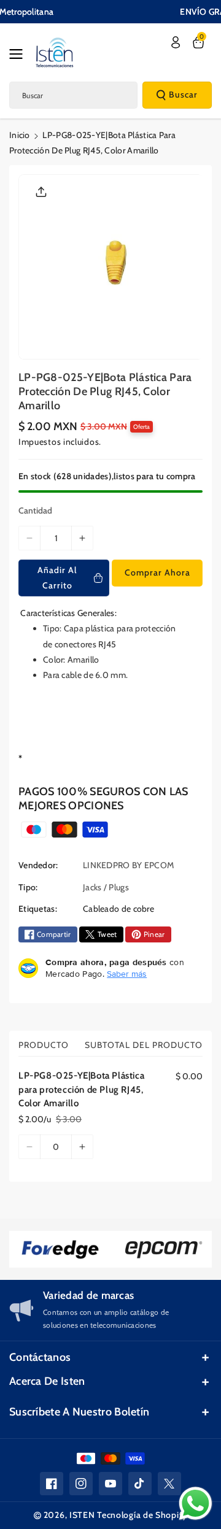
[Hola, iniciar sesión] (175, 42)
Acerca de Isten (47, 1381)
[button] (19, 54)
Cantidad (35, 510)
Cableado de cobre (118, 908)
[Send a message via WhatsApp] (195, 1503)
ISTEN (82, 1514)
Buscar (183, 94)
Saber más (127, 974)
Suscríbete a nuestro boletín (79, 1412)
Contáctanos (40, 1357)
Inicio (19, 135)
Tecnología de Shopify (142, 1514)
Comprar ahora (157, 572)
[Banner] (60, 1249)
